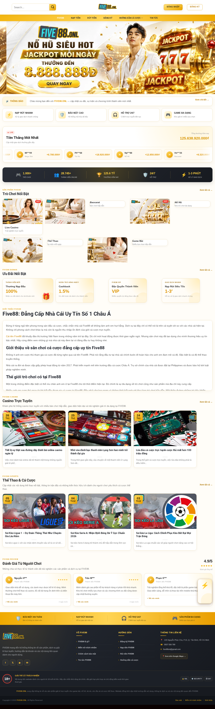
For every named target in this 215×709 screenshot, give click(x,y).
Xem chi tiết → (202, 100)
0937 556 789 (169, 645)
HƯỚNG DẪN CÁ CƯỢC (130, 18)
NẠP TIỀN (75, 18)
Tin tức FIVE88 (84, 660)
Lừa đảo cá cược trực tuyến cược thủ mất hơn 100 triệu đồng (163, 452)
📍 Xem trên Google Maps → (174, 656)
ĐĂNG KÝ (107, 18)
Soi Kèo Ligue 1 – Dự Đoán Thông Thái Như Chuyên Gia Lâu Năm (33, 535)
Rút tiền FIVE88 (127, 654)
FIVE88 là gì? (84, 642)
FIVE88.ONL (22, 700)
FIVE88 (60, 18)
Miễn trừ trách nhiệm (87, 648)
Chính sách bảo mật (87, 654)
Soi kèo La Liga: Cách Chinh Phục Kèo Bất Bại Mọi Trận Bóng (163, 535)
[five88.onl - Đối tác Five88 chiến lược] (107, 7)
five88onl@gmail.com (172, 649)
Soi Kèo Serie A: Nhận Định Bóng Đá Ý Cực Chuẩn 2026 (98, 535)
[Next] (206, 57)
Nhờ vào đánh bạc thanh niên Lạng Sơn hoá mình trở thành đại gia (99, 452)
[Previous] (9, 57)
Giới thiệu (208, 700)
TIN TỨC (154, 18)
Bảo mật (179, 700)
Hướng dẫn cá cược (129, 660)
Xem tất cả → (206, 190)
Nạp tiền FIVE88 (127, 648)
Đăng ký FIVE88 (127, 642)
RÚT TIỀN (91, 18)
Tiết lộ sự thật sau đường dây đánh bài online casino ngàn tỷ (33, 452)
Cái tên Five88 (14, 336)
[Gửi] (52, 7)
